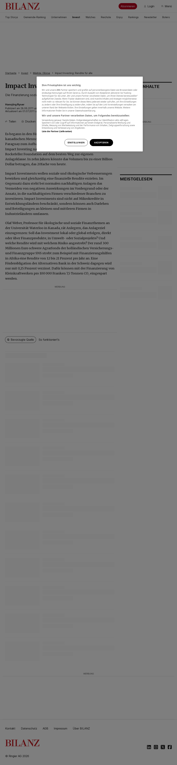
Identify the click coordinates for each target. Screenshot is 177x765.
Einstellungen (76, 142)
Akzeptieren (101, 142)
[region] (90, 114)
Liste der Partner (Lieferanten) (57, 131)
